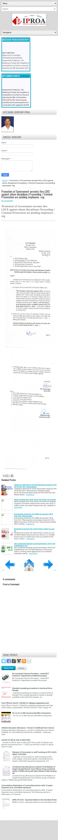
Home (4, 180)
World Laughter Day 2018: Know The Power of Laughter (35, 500)
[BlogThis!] (6, 475)
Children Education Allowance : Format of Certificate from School (27, 728)
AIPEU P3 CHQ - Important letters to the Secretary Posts (34, 800)
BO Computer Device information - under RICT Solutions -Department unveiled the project (30, 675)
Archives (21, 668)
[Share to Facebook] (12, 475)
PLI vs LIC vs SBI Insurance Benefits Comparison (31, 713)
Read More (30, 495)
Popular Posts (8, 668)
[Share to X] (9, 475)
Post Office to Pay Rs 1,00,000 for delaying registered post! (25, 703)
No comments (7, 201)
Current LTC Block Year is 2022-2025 (15, 740)
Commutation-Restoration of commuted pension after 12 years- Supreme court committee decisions (27, 786)
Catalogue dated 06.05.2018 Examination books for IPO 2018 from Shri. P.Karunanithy (35, 486)
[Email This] (4, 475)
